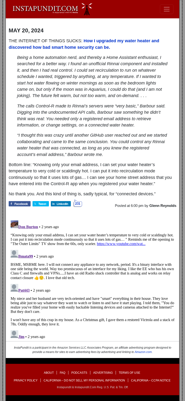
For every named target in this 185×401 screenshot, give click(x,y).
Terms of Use (129, 372)
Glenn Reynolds (162, 206)
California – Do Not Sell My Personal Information (84, 380)
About (49, 372)
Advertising (103, 372)
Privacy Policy (26, 380)
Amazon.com (143, 352)
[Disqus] (92, 278)
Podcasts (79, 372)
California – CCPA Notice (151, 380)
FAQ (62, 372)
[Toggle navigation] (166, 9)
